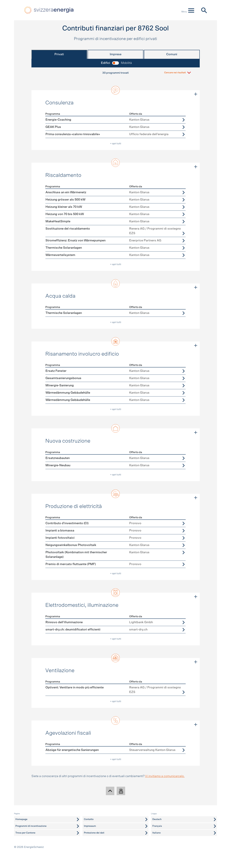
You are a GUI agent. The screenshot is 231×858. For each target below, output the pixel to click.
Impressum (90, 826)
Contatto (89, 819)
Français (157, 826)
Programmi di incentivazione (31, 826)
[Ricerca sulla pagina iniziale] (204, 10)
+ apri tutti (115, 143)
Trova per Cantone (25, 833)
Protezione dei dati (94, 833)
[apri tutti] (195, 94)
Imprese (115, 54)
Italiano (156, 833)
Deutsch (156, 819)
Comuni (171, 54)
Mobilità (126, 63)
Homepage (21, 819)
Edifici (105, 63)
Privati (59, 54)
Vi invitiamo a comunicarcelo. (165, 776)
